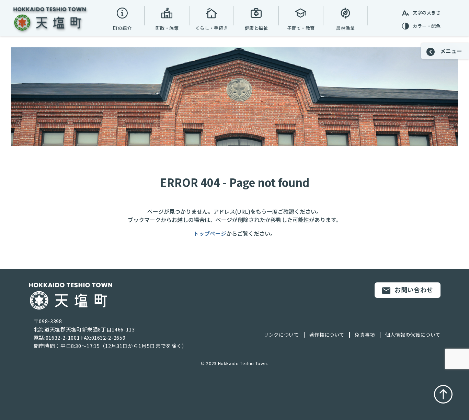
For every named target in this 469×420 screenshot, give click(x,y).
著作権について (326, 334)
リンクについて (281, 334)
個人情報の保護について (413, 334)
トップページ (209, 233)
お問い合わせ (413, 289)
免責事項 (365, 334)
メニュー (450, 51)
